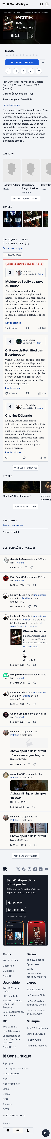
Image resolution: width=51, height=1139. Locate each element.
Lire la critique (13, 322)
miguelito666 (17, 774)
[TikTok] (35, 870)
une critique (39, 595)
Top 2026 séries (35, 959)
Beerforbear (29, 340)
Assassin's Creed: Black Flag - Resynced (12, 1004)
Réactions (10, 520)
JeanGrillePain (18, 559)
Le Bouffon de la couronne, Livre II (36, 1003)
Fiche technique (11, 105)
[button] (46, 4)
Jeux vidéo (11, 983)
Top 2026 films (11, 960)
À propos (8, 1063)
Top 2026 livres (35, 989)
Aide (5, 1078)
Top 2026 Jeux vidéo (11, 990)
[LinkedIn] (40, 870)
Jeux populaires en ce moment (13, 1013)
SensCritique (8, 13)
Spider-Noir (33, 964)
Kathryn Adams (11, 185)
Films (18, 13)
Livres (31, 983)
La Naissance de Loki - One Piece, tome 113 (12, 1039)
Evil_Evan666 (18, 577)
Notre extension (11, 1073)
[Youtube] (46, 870)
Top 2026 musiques (37, 1028)
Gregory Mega (18, 674)
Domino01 (15, 731)
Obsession (8, 965)
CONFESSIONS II (36, 1033)
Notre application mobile (16, 1068)
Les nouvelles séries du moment (36, 975)
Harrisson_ (28, 271)
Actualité (7, 976)
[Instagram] (29, 870)
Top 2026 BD (10, 1026)
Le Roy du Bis (29, 405)
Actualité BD (9, 1047)
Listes (7, 476)
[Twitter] (18, 870)
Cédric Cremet (18, 713)
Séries (32, 954)
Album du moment (37, 1045)
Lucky (30, 968)
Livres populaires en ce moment (36, 1012)
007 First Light (10, 996)
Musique (33, 1021)
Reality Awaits (34, 1039)
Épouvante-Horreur (31, 13)
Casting (8, 153)
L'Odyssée (8, 970)
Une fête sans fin (12, 1031)
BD (5, 1021)
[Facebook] (24, 870)
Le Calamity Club (36, 995)
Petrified (44, 13)
